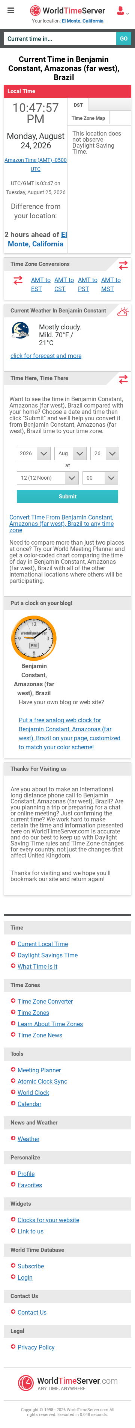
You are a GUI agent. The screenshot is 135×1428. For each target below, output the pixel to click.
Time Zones (33, 1012)
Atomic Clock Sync (42, 1081)
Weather (28, 1139)
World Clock (33, 1092)
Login (25, 1277)
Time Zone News (40, 1035)
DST (78, 105)
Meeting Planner (39, 1070)
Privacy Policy (36, 1347)
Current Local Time (43, 944)
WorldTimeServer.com (67, 10)
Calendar (29, 1104)
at (67, 465)
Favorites (30, 1185)
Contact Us (32, 1312)
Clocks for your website (48, 1220)
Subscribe (31, 1266)
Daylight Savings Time (48, 955)
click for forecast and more (45, 355)
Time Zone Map (88, 118)
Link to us (31, 1231)
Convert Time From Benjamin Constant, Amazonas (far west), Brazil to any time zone (61, 524)
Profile (26, 1173)
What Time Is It (37, 966)
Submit (67, 496)
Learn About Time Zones (50, 1024)
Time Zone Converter (45, 1001)
